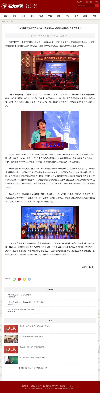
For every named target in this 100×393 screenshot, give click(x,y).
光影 (59, 16)
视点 (41, 16)
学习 (94, 16)
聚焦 (76, 16)
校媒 (85, 16)
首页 (6, 16)
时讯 (23, 16)
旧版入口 (89, 2)
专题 (50, 16)
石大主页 (79, 2)
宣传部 (45, 386)
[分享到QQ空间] (24, 279)
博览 (67, 16)
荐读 (50, 321)
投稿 (97, 2)
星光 (32, 16)
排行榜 (50, 290)
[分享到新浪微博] (19, 279)
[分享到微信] (14, 279)
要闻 (15, 16)
